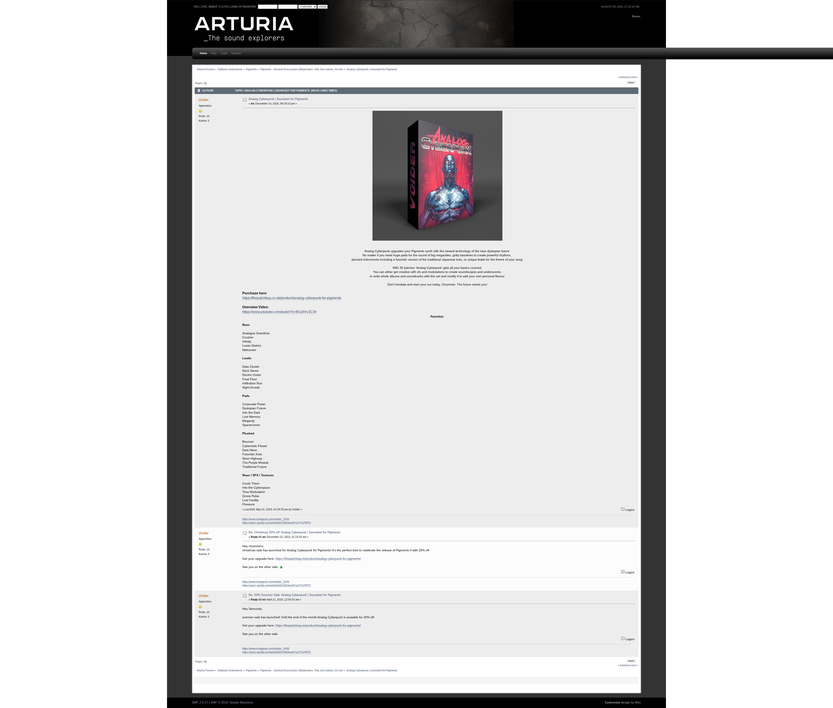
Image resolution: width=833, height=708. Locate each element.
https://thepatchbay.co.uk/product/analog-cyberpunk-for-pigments (291, 298)
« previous (624, 77)
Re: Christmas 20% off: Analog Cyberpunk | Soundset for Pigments (294, 532)
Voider (203, 100)
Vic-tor (338, 69)
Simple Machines (241, 702)
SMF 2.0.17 (200, 702)
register (249, 6)
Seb (316, 69)
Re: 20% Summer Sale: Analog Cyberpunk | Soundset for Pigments (295, 595)
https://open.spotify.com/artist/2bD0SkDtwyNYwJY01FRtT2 (276, 522)
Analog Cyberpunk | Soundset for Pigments (278, 99)
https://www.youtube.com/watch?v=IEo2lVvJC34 (279, 312)
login (234, 6)
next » (634, 77)
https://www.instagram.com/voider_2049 (265, 519)
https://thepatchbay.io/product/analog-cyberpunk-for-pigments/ (318, 558)
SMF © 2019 (219, 702)
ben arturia (326, 69)
